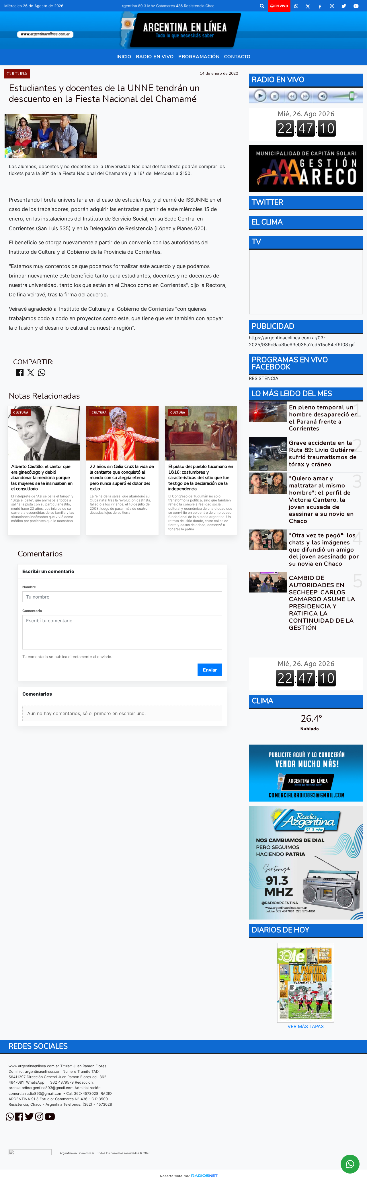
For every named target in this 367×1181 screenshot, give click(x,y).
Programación (199, 57)
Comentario (32, 611)
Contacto (237, 57)
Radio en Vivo (155, 57)
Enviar (210, 670)
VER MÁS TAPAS (306, 1026)
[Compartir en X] (30, 373)
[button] (262, 6)
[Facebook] (320, 6)
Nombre (29, 587)
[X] (308, 6)
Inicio (123, 57)
